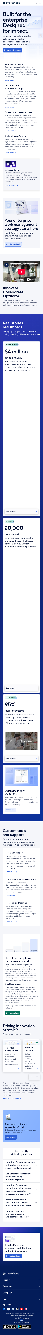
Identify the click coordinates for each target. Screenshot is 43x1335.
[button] (36, 2)
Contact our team (13, 1256)
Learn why (10, 810)
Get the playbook (13, 244)
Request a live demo (12, 50)
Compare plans (12, 1013)
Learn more (9, 80)
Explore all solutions (11, 1098)
